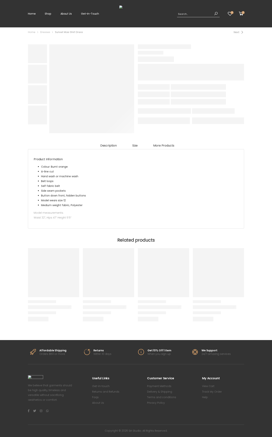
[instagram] (41, 411)
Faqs (95, 397)
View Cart (208, 386)
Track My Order (212, 392)
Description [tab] (108, 145)
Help (205, 397)
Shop (48, 14)
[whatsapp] (47, 411)
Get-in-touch (90, 14)
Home (32, 14)
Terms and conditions (161, 397)
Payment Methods (159, 386)
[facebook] (28, 411)
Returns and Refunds (105, 392)
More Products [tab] (163, 145)
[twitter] (34, 411)
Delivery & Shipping (159, 392)
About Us (66, 14)
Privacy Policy (156, 403)
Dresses (45, 32)
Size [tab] (135, 145)
